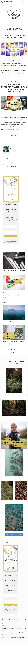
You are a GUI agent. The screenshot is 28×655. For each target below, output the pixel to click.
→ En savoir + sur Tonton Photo (10, 166)
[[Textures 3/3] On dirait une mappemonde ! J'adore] (14, 462)
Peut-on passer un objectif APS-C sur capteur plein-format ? (12, 629)
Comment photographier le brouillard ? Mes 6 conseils (12, 633)
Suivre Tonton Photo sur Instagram (14, 534)
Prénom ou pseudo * (8, 223)
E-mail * (6, 229)
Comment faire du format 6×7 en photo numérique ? (11, 620)
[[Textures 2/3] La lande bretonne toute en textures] (14, 490)
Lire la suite (14, 81)
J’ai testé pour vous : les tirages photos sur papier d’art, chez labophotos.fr (13, 638)
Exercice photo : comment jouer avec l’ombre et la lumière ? (13, 624)
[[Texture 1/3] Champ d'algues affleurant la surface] (14, 517)
